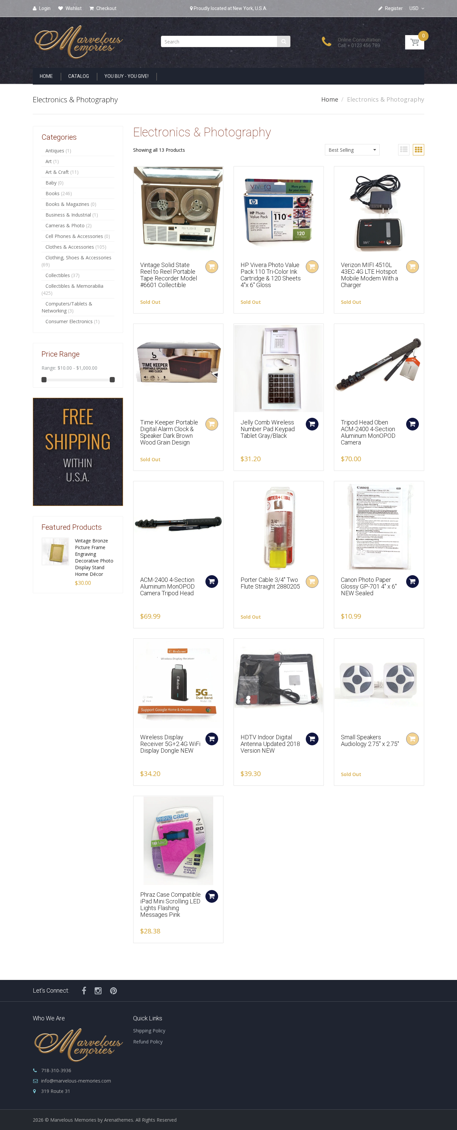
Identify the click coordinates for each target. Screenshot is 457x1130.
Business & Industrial (68, 215)
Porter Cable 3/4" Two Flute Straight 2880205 (270, 583)
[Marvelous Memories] (78, 40)
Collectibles (57, 275)
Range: (48, 368)
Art (48, 161)
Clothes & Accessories (69, 247)
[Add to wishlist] (138, 175)
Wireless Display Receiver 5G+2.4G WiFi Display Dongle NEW (170, 744)
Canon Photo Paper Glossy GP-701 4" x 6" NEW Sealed (369, 586)
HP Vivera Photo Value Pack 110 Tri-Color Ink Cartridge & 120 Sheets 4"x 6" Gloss (271, 274)
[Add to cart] (312, 424)
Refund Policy (148, 1041)
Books (52, 193)
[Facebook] (84, 990)
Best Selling (341, 150)
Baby (51, 182)
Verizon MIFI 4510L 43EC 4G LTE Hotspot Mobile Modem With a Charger (369, 274)
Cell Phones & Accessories (74, 236)
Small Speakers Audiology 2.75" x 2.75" (370, 740)
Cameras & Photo (65, 225)
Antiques (54, 150)
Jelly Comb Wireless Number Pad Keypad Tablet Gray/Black (268, 429)
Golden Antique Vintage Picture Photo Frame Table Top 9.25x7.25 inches (96, 554)
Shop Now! (64, 504)
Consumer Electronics (69, 321)
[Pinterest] (113, 990)
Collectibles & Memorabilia (74, 286)
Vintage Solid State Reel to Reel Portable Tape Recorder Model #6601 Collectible (168, 274)
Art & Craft (57, 172)
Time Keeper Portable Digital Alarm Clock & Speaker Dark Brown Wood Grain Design (169, 432)
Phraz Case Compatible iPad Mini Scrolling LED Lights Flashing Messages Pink (170, 904)
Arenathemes (118, 1120)
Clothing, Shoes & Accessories (78, 257)
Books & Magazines (67, 204)
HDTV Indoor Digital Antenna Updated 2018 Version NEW (270, 744)
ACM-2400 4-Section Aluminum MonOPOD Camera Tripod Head (167, 586)
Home (329, 99)
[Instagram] (98, 990)
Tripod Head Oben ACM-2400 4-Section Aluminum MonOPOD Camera (368, 432)
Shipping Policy (149, 1030)
